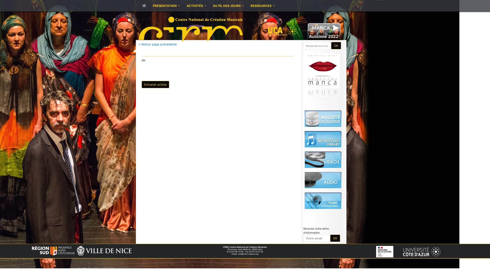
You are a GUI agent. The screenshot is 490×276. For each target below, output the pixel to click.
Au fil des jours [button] (227, 6)
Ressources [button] (261, 6)
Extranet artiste (155, 84)
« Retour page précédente (158, 44)
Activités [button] (195, 6)
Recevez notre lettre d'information (316, 230)
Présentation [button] (165, 6)
